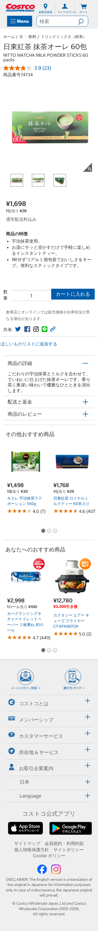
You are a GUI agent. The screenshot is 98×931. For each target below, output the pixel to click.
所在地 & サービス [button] (39, 752)
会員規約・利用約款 (64, 843)
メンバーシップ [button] (36, 720)
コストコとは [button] (33, 703)
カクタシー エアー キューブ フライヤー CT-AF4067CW (71, 621)
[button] (83, 21)
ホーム (9, 36)
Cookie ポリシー (49, 855)
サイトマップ (27, 843)
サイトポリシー (68, 849)
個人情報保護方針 (31, 849)
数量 (5, 294)
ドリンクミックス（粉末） (64, 36)
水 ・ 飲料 (27, 36)
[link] (18, 329)
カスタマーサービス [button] (41, 736)
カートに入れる (73, 294)
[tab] (49, 702)
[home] (20, 7)
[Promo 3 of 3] (55, 531)
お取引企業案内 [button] (36, 768)
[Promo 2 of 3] (49, 531)
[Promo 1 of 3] (43, 531)
